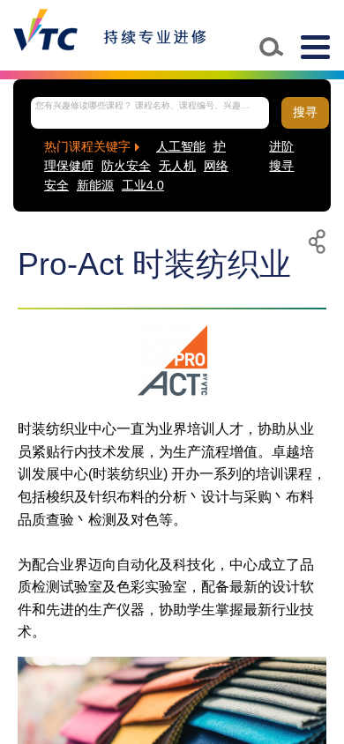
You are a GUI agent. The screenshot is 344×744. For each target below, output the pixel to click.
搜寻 (305, 112)
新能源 (95, 185)
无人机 (177, 166)
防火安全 (126, 166)
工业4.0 (143, 185)
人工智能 (181, 146)
